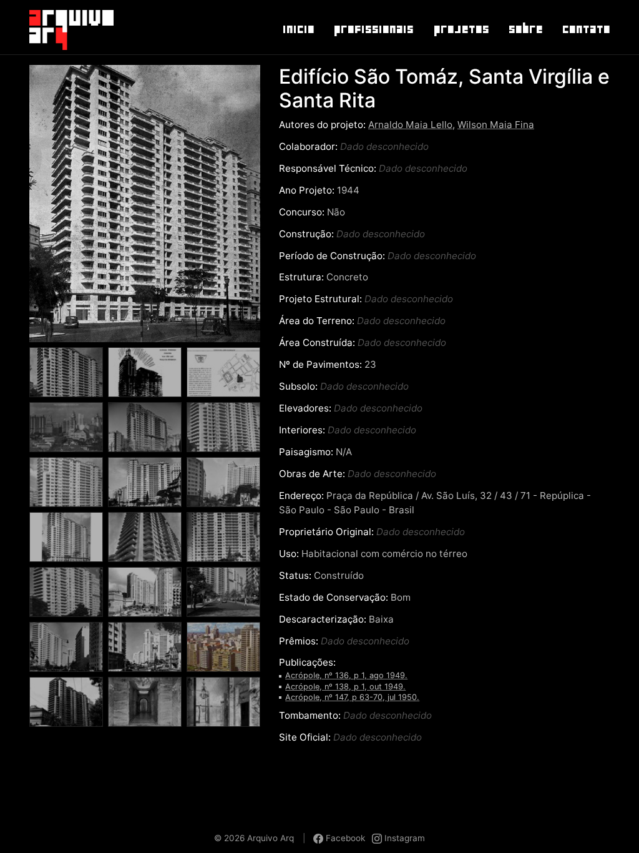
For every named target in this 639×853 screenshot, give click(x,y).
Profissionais (373, 29)
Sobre (525, 29)
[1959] (223, 595)
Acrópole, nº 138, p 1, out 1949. (345, 686)
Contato (586, 29)
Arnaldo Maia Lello (410, 125)
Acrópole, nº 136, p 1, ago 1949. (346, 675)
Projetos (461, 29)
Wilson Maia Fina (495, 125)
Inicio (298, 29)
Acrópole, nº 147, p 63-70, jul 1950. (352, 697)
